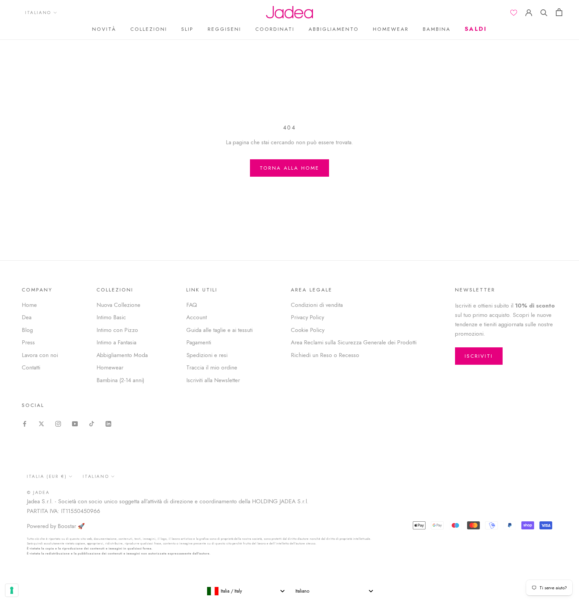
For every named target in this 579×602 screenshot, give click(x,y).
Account (196, 317)
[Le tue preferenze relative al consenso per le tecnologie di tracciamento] (11, 590)
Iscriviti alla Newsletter (213, 380)
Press (28, 342)
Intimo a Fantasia (116, 342)
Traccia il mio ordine (211, 367)
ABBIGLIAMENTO (334, 29)
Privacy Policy (307, 317)
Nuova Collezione (118, 305)
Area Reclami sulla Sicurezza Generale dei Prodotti (353, 342)
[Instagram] (58, 423)
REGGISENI (224, 29)
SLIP (187, 29)
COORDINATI (275, 29)
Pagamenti (198, 342)
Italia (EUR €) (47, 476)
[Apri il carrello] (559, 12)
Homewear (109, 367)
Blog (27, 330)
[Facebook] (24, 423)
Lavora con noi (40, 355)
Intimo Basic (111, 317)
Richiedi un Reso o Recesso (325, 355)
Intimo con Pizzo (117, 330)
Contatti (31, 367)
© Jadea (38, 492)
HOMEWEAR (391, 29)
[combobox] (245, 591)
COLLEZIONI (148, 29)
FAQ (191, 305)
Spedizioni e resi (207, 355)
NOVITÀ (104, 29)
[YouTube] (75, 423)
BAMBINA (437, 29)
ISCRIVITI (479, 356)
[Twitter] (41, 423)
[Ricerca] (544, 12)
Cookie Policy (307, 330)
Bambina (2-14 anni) (120, 380)
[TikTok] (91, 423)
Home (29, 305)
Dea (26, 317)
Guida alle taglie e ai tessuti (219, 330)
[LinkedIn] (108, 423)
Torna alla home (289, 168)
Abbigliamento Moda (122, 355)
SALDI (476, 29)
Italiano (38, 12)
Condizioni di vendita (317, 305)
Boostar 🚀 (71, 526)
